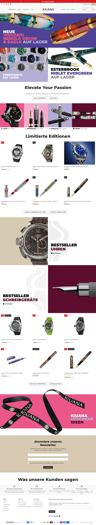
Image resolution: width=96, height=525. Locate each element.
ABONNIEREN (48, 467)
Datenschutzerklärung (84, 522)
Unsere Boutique (22, 504)
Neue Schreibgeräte (40, 98)
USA (4, 502)
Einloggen (87, 4)
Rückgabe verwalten (38, 502)
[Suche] (93, 9)
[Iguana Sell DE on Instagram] (3, 4)
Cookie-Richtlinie (91, 523)
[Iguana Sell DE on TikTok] (8, 4)
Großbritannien (6, 504)
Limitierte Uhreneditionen (58, 212)
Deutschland (6, 508)
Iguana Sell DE (19, 522)
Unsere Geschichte (22, 502)
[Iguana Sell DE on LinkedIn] (6, 4)
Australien (5, 506)
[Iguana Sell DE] (48, 9)
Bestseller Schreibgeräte (38, 383)
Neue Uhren (53, 98)
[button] (12, 9)
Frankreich (5, 510)
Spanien (5, 500)
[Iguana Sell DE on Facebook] (1, 4)
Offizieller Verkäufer (38, 504)
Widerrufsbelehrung (38, 506)
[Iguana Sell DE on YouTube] (10, 4)
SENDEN (51, 511)
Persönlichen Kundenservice (24, 506)
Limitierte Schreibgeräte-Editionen (35, 212)
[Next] (93, 157)
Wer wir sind (21, 500)
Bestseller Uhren (55, 383)
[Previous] (3, 157)
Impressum (73, 522)
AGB (77, 522)
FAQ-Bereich (37, 500)
